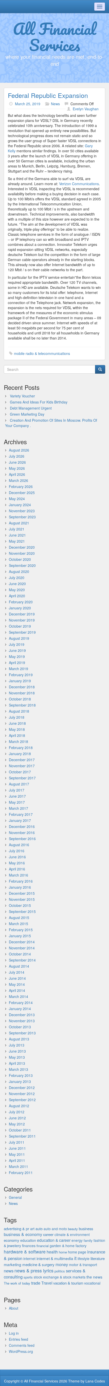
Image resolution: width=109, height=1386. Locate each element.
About (13, 1308)
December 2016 (22, 826)
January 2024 (20, 504)
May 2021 (17, 541)
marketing (12, 1264)
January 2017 (20, 820)
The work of (12, 1283)
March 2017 (18, 808)
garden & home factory (68, 1245)
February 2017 (21, 814)
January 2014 (20, 1008)
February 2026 (21, 486)
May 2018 (17, 729)
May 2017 (17, 802)
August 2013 (19, 1038)
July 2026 (16, 456)
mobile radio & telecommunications (42, 353)
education (28, 1240)
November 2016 (22, 832)
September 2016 (22, 838)
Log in (14, 1333)
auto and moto (55, 1228)
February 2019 (21, 674)
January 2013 (20, 1081)
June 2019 (17, 650)
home (63, 1252)
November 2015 (22, 899)
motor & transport (83, 1264)
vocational (92, 1283)
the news (94, 1277)
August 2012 (19, 1105)
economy (11, 1240)
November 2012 (22, 1093)
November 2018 (22, 692)
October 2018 (20, 698)
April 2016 (17, 868)
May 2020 (17, 589)
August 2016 (19, 844)
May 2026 (17, 468)
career (48, 1234)
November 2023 (22, 510)
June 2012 (17, 1117)
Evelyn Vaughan (86, 108)
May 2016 (17, 862)
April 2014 (17, 990)
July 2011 (16, 1142)
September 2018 (22, 705)
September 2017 (22, 777)
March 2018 (18, 741)
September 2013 (22, 1032)
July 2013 (16, 1045)
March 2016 (18, 875)
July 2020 (16, 577)
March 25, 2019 (27, 103)
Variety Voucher (22, 395)
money (62, 1264)
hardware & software (25, 1251)
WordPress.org (21, 1351)
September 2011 (22, 1136)
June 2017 (17, 796)
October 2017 (20, 771)
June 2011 (17, 1148)
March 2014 (18, 996)
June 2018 (17, 723)
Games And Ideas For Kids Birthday (38, 401)
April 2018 (17, 735)
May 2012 (17, 1123)
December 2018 (22, 686)
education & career (53, 1240)
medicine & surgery (38, 1264)
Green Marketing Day (27, 414)
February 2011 (21, 1172)
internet (29, 1258)
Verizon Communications (79, 183)
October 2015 (20, 905)
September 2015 (22, 911)
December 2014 (22, 941)
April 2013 (17, 1063)
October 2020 (20, 559)
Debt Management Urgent (31, 408)
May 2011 (17, 1154)
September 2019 (22, 632)
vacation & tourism (68, 1283)
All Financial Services (54, 37)
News (55, 103)
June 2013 (17, 1051)
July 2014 (16, 972)
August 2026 (19, 450)
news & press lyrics (33, 1270)
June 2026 (17, 462)
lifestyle (83, 1258)
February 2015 (21, 929)
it (75, 1258)
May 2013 (17, 1057)
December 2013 (22, 1014)
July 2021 (16, 528)
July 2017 (16, 790)
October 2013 (20, 1026)
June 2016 (17, 856)
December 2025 (22, 492)
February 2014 (21, 1002)
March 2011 (18, 1166)
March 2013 (18, 1069)
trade (35, 1283)
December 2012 (22, 1087)
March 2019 (18, 668)
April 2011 (17, 1160)
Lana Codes (95, 1380)
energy (77, 1240)
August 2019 (19, 638)
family (88, 1240)
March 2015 (18, 923)
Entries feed (18, 1339)
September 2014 (22, 960)
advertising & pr (16, 1228)
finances (28, 1245)
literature (97, 1258)
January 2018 (20, 753)
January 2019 (20, 680)
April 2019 (17, 662)
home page (77, 1251)
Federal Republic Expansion (48, 95)
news (8, 1271)
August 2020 (19, 571)
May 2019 (17, 656)
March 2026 (18, 480)
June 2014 (17, 978)
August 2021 (19, 522)
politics (60, 1271)
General (15, 1197)
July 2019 (16, 644)
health (52, 1252)
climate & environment (72, 1234)
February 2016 (21, 881)
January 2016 (20, 887)
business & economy (23, 1234)
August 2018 (19, 711)
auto (39, 1228)
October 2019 (20, 626)
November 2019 (22, 620)
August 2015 (19, 917)
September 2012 (22, 1099)
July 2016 (16, 850)
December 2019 (22, 613)
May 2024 (17, 498)
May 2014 (17, 984)
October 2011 (20, 1130)
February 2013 (21, 1075)
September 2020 (22, 565)
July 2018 (16, 717)
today (26, 1283)
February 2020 (21, 601)
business (86, 1228)
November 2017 (22, 765)
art (32, 1228)
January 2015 (20, 935)
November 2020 (22, 553)
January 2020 (20, 607)
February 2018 (21, 747)
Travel (46, 1283)
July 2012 (16, 1111)
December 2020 (22, 547)
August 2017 (19, 783)
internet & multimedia (55, 1258)
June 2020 (17, 583)
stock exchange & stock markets (59, 1277)
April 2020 (17, 595)
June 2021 (17, 535)
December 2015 (22, 893)
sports (28, 1277)
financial (43, 1245)
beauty (73, 1228)
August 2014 (19, 966)
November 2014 (22, 947)
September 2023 (22, 516)
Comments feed (21, 1345)
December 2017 (22, 759)
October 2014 (20, 953)
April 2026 (17, 474)
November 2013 (22, 1020)
